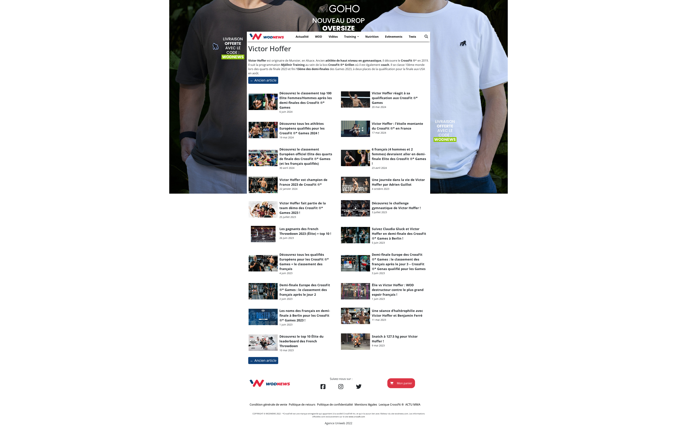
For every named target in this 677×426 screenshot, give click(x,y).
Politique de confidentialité (335, 404)
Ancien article (263, 80)
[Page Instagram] (340, 387)
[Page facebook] (323, 387)
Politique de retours (302, 404)
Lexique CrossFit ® (391, 404)
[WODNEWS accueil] (266, 36)
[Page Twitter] (359, 387)
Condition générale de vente (268, 404)
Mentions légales (366, 404)
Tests (412, 37)
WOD (318, 37)
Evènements (393, 37)
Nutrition (372, 37)
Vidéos (333, 37)
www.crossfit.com (357, 416)
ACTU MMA (412, 404)
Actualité (302, 37)
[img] (426, 36)
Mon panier (404, 383)
